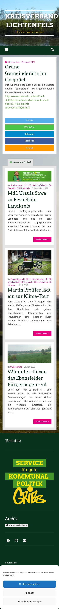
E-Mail (29, 148)
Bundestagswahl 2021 (21, 279)
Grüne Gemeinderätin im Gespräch (25, 73)
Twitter (29, 120)
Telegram (29, 134)
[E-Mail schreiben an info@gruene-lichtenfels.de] (24, 540)
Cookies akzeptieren (29, 584)
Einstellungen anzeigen (29, 601)
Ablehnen (29, 592)
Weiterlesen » (42, 239)
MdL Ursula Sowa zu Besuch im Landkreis (27, 199)
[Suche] (52, 49)
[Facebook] (8, 540)
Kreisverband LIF (19, 185)
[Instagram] (16, 540)
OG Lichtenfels (23, 188)
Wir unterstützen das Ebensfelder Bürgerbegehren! (27, 378)
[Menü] (6, 49)
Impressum (11, 562)
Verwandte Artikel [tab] (22, 162)
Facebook (29, 141)
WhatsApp (29, 127)
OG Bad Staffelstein (37, 185)
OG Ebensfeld (14, 62)
